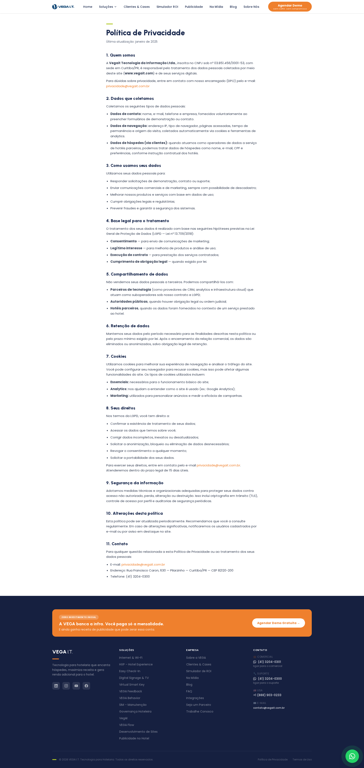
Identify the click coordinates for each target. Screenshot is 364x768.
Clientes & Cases (137, 7)
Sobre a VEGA (196, 658)
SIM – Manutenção (133, 705)
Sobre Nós (251, 7)
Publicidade (194, 7)
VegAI (123, 718)
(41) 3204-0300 (270, 679)
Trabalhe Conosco (199, 711)
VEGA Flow (126, 725)
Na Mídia (216, 7)
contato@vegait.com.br (269, 708)
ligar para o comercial (267, 666)
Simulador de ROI (198, 671)
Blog (233, 7)
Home (87, 7)
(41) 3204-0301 (269, 662)
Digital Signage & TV (134, 678)
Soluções (106, 7)
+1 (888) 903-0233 (267, 695)
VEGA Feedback (130, 691)
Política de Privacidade (273, 759)
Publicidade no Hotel (134, 738)
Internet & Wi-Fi (130, 658)
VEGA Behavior (129, 698)
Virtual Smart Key (132, 684)
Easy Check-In (129, 671)
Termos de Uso (302, 759)
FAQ (189, 691)
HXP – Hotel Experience (136, 664)
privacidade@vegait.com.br (128, 86)
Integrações (195, 698)
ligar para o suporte (266, 683)
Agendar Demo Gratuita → (278, 623)
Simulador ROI (167, 7)
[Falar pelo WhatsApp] (352, 756)
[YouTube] (76, 686)
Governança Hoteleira (135, 711)
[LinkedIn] (56, 686)
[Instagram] (66, 686)
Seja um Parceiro (198, 705)
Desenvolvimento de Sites (138, 732)
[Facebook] (86, 686)
